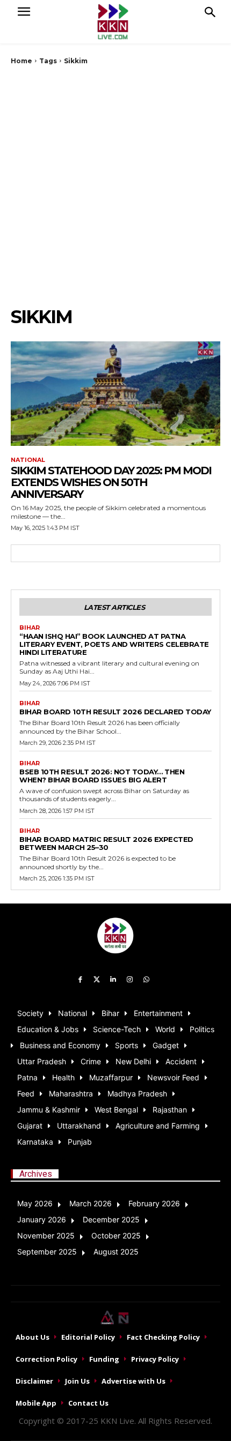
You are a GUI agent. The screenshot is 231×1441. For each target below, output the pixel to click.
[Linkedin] (113, 979)
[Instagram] (129, 979)
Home (21, 61)
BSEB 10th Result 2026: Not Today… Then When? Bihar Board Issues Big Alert (101, 775)
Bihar (29, 627)
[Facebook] (80, 979)
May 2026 (35, 1203)
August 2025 (116, 1251)
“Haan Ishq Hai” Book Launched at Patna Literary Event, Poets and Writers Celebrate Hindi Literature (114, 644)
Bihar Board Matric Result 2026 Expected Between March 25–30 (106, 843)
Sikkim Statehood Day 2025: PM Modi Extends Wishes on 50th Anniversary (111, 482)
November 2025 (46, 1235)
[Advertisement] (115, 185)
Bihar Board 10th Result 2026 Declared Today (115, 711)
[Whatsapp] (146, 979)
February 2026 (154, 1203)
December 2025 (111, 1219)
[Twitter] (97, 979)
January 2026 (41, 1219)
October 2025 (116, 1235)
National (28, 460)
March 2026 (90, 1203)
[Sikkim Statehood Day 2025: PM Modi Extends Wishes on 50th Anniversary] (115, 393)
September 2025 (47, 1251)
